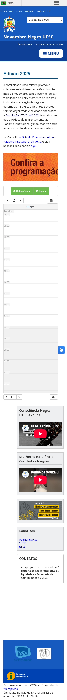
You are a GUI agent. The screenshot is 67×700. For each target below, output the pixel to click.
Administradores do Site (49, 44)
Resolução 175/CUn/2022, (22, 115)
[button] (53, 397)
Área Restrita (25, 44)
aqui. (34, 146)
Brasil (12, 3)
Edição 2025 (16, 73)
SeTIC (22, 543)
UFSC (22, 546)
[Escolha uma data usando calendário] (14, 200)
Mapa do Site (44, 11)
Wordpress (10, 689)
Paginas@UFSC (28, 539)
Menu (53, 53)
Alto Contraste (25, 11)
